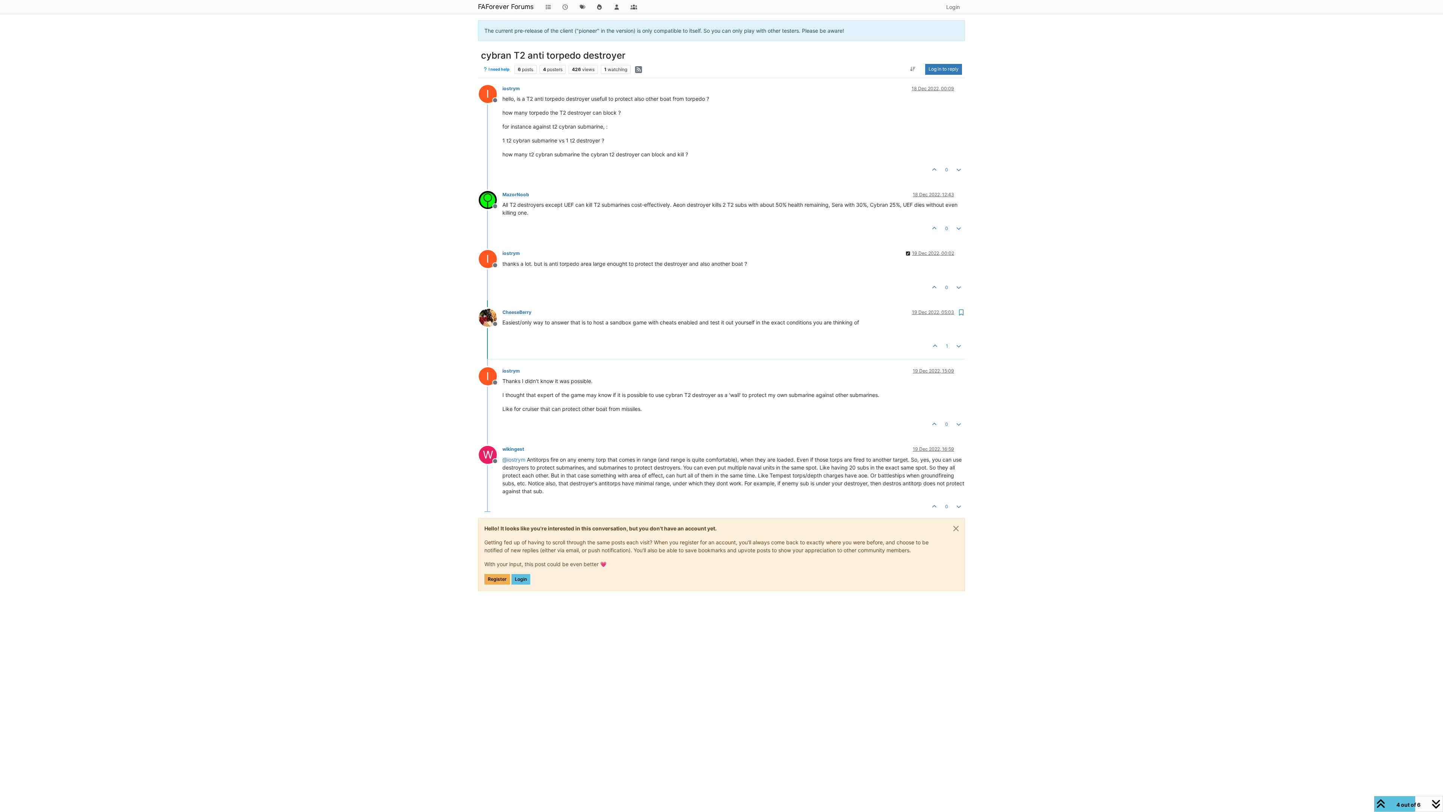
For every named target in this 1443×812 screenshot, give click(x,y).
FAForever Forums (506, 7)
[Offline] (490, 199)
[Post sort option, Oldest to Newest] (913, 69)
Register (497, 579)
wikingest (513, 449)
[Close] (956, 528)
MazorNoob (515, 194)
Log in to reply (944, 69)
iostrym (511, 88)
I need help (499, 69)
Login (521, 579)
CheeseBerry (516, 312)
